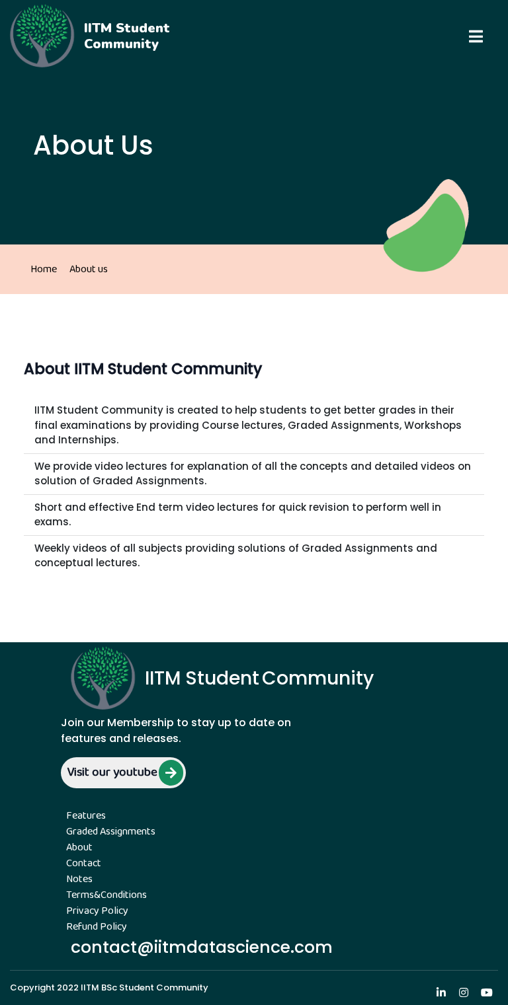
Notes (79, 879)
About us (88, 269)
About (79, 848)
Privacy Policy (97, 911)
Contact (83, 864)
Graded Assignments (110, 832)
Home (43, 269)
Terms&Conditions (106, 895)
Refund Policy (96, 927)
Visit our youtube (112, 772)
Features (86, 816)
